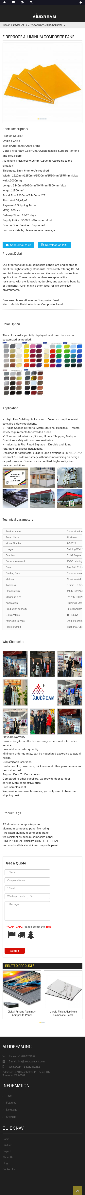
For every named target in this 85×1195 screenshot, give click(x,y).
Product (18, 25)
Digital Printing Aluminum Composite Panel (22, 1013)
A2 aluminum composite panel (21, 824)
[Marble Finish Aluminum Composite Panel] (63, 989)
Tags (9, 1095)
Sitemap (11, 1116)
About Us (8, 1157)
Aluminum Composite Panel (45, 25)
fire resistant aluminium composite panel (28, 836)
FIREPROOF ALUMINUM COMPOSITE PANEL (32, 841)
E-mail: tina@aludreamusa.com (27, 1061)
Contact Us (9, 1169)
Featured (11, 1102)
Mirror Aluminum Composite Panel (37, 300)
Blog (5, 1163)
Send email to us (20, 244)
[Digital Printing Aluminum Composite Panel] (21, 989)
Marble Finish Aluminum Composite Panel (36, 304)
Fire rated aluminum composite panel (26, 832)
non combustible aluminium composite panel (30, 845)
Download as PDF (56, 244)
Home (6, 25)
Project (7, 1151)
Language (11, 1109)
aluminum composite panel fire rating (26, 828)
